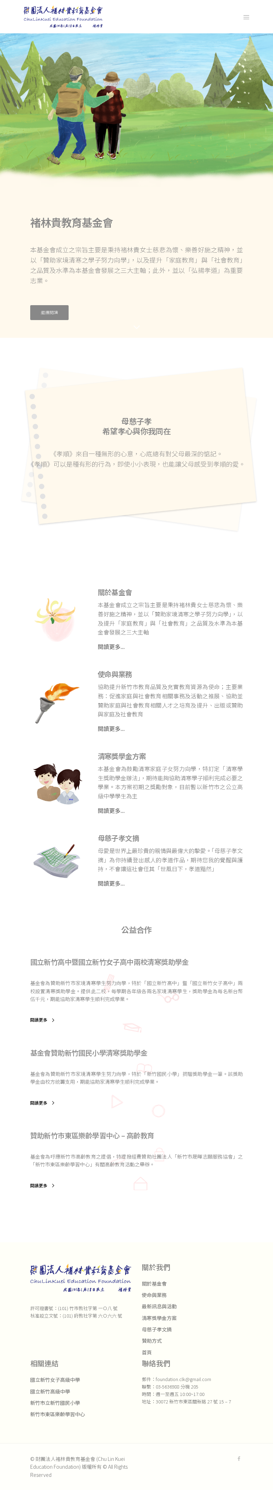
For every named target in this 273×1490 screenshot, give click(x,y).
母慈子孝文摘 (157, 1329)
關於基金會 (154, 1283)
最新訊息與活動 (159, 1306)
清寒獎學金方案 (159, 1317)
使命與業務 (154, 1294)
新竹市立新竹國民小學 (55, 1402)
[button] (49, 312)
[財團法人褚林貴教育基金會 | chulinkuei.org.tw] (63, 16)
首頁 (147, 1352)
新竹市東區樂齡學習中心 (57, 1414)
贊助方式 (152, 1340)
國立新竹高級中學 (50, 1391)
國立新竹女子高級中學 (55, 1379)
